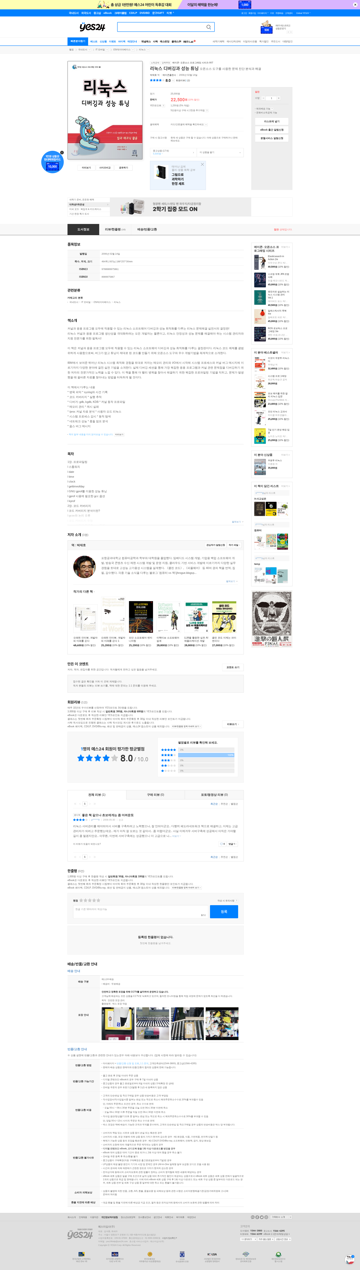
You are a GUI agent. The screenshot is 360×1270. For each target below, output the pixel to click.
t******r (259, 524)
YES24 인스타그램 (266, 1217)
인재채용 (83, 1217)
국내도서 (82, 49)
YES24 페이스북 (257, 1217)
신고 (121, 820)
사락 (155, 41)
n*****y (259, 558)
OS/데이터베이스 (121, 49)
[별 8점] (94, 900)
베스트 (94, 41)
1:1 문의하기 (248, 1239)
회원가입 (252, 13)
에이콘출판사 (169, 75)
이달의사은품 (250, 41)
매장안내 (132, 41)
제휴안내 (169, 1217)
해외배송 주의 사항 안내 (272, 108)
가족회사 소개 (281, 1217)
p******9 (95, 820)
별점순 (234, 803)
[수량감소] (263, 98)
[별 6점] (89, 900)
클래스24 (176, 41)
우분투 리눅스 (275, 460)
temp (257, 564)
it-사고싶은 (260, 498)
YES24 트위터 (262, 1217)
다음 (89, 803)
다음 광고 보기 (291, 32)
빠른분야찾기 (78, 41)
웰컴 (71, 49)
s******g (260, 493)
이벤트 (112, 41)
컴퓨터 (258, 530)
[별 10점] (98, 900)
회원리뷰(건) (183, 80)
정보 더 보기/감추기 (173, 80)
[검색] (208, 26)
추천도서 (275, 41)
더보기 (284, 247)
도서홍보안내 (144, 1217)
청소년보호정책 (128, 1217)
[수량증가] (278, 98)
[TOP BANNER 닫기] (355, 4)
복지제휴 (180, 1217)
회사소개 (72, 1217)
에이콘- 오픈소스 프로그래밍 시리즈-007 (192, 62)
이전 (80, 803)
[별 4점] (85, 900)
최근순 (214, 803)
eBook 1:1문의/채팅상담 (276, 1234)
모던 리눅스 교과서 (277, 411)
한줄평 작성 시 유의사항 (236, 900)
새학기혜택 (218, 41)
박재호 (153, 75)
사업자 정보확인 (169, 1238)
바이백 (121, 41)
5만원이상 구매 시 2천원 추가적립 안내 (206, 110)
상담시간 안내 (283, 1239)
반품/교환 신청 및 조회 (128, 1063)
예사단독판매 (234, 41)
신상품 (103, 41)
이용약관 (94, 1217)
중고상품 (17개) (159, 152)
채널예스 (146, 41)
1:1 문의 (144, 1063)
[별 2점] (81, 900)
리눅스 (142, 49)
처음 (75, 803)
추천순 (224, 803)
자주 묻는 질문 (265, 1239)
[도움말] (163, 105)
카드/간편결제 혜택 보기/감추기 (206, 124)
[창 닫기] (201, 164)
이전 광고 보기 (288, 32)
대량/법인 (288, 41)
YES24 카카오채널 (253, 1217)
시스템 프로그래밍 (277, 376)
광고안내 (158, 1217)
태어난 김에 (178, 175)
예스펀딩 (164, 41)
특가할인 (264, 41)
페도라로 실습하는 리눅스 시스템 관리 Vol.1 (278, 294)
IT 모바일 (100, 49)
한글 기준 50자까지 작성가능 (91, 909)
